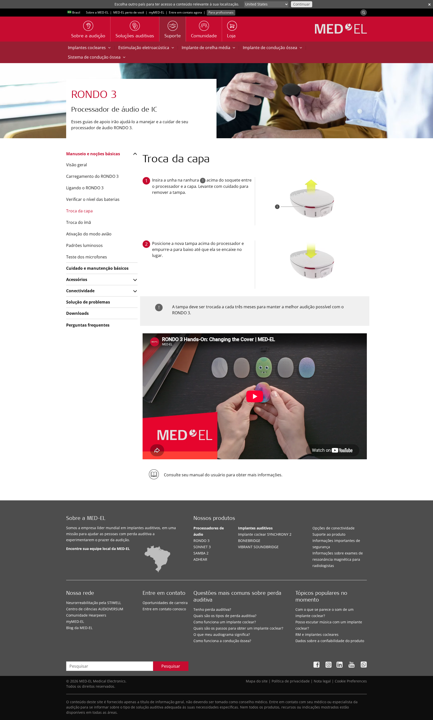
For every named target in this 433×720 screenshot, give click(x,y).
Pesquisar (170, 666)
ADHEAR (200, 559)
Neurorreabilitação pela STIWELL (93, 602)
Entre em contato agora (185, 12)
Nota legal (322, 681)
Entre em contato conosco (164, 609)
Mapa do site (257, 681)
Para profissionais (221, 12)
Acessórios (76, 279)
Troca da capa (79, 211)
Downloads (77, 313)
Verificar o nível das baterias (93, 199)
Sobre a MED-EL (97, 12)
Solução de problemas (88, 302)
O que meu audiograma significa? (221, 634)
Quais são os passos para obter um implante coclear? (238, 628)
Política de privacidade (291, 681)
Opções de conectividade (333, 528)
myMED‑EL (156, 12)
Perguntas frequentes (88, 325)
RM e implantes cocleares (317, 634)
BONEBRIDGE (249, 540)
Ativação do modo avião (89, 234)
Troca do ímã (78, 222)
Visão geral (76, 165)
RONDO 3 (201, 540)
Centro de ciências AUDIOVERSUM (94, 609)
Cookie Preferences (351, 681)
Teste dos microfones (86, 257)
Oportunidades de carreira (165, 602)
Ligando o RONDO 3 (84, 188)
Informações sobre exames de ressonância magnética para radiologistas (337, 559)
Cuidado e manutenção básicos (97, 268)
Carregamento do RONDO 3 (92, 176)
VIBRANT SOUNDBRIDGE (258, 546)
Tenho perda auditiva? (212, 609)
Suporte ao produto (328, 534)
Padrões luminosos (84, 245)
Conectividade (80, 291)
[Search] (363, 12)
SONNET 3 (202, 546)
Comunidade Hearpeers (86, 615)
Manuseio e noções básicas (93, 154)
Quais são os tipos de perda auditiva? (224, 615)
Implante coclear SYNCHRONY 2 (264, 534)
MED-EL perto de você (128, 12)
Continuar (301, 4)
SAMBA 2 (200, 553)
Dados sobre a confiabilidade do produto (329, 640)
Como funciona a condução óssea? (222, 640)
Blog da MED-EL (79, 627)
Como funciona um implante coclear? (224, 622)
